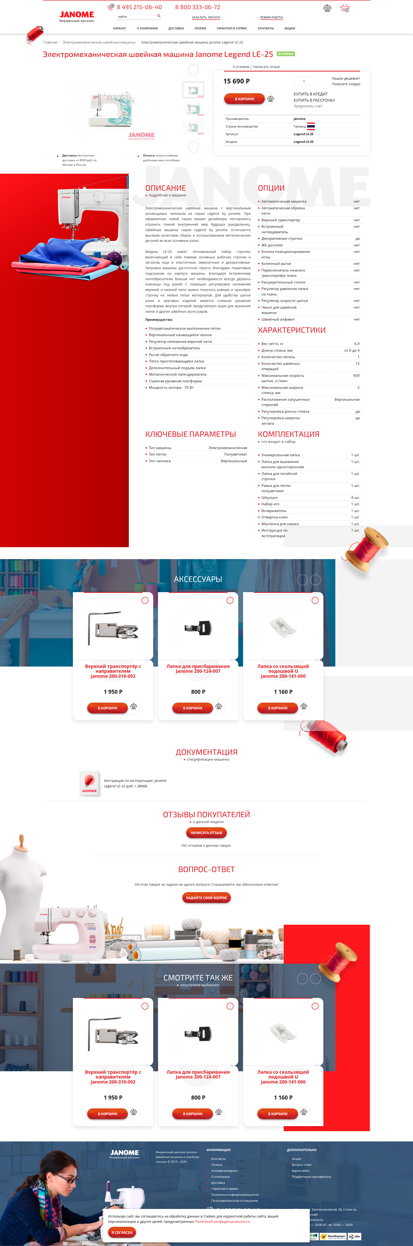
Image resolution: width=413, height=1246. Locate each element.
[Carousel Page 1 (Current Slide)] (193, 90)
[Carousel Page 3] (193, 127)
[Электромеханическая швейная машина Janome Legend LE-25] (193, 89)
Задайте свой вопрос (206, 898)
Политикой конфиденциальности (222, 1221)
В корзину (244, 99)
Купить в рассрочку (314, 100)
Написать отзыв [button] (206, 832)
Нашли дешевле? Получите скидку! (346, 81)
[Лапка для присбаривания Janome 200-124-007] (198, 627)
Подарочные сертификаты (311, 1176)
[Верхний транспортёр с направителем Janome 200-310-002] (113, 627)
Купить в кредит (311, 93)
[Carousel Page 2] (193, 108)
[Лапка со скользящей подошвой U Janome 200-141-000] (283, 627)
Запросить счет (308, 106)
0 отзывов (241, 66)
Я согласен (122, 1232)
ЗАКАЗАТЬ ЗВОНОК (206, 17)
